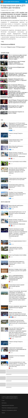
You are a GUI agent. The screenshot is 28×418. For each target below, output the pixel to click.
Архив (3, 412)
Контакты (4, 403)
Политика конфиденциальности (10, 407)
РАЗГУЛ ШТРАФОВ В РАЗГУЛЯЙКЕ (17, 161)
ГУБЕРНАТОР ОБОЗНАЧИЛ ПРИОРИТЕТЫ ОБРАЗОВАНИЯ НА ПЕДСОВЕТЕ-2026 (17, 349)
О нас (3, 400)
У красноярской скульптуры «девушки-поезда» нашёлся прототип (16, 249)
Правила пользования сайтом (9, 410)
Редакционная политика (8, 405)
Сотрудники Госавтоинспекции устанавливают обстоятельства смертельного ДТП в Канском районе (18, 322)
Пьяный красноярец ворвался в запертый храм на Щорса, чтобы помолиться (16, 186)
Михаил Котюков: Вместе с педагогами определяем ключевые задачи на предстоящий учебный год (18, 314)
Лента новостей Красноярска (9, 415)
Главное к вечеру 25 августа (15, 133)
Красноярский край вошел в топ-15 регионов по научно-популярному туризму (17, 213)
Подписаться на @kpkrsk (8, 44)
